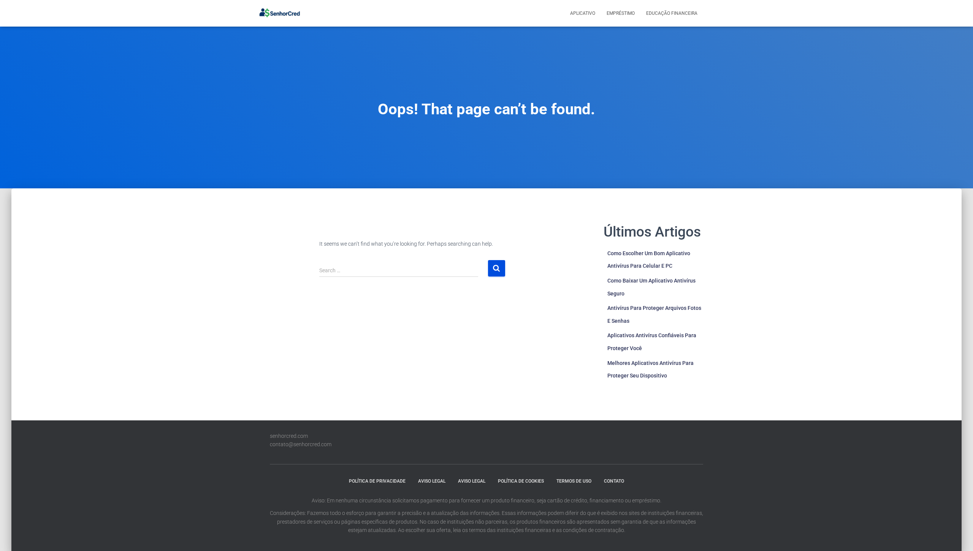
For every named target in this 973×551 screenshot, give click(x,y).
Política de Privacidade (377, 481)
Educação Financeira (671, 13)
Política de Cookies (521, 481)
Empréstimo (621, 13)
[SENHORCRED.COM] (279, 13)
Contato (614, 481)
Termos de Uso (573, 481)
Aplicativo (582, 13)
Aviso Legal (431, 481)
